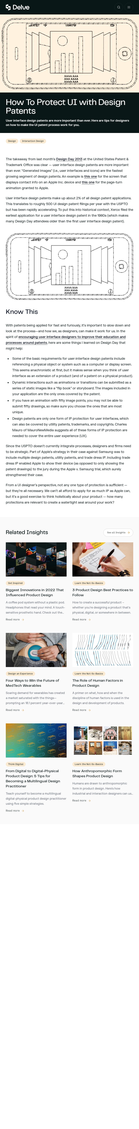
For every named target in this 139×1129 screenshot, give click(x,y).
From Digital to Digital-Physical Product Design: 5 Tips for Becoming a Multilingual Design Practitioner (33, 778)
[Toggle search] (118, 7)
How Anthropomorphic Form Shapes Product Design (97, 773)
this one (90, 177)
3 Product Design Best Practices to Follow (102, 592)
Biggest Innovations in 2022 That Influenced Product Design (35, 592)
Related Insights (27, 532)
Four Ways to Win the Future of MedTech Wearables (32, 683)
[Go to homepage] (18, 7)
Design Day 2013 (69, 159)
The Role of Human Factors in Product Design (97, 683)
